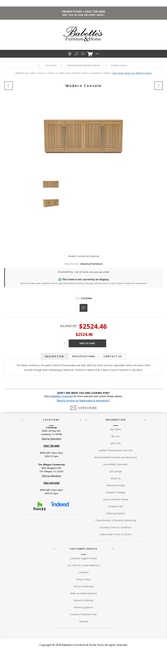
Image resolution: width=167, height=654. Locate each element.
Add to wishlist (83, 308)
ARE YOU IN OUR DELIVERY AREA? (83, 14)
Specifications (83, 356)
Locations (83, 572)
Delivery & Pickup (115, 485)
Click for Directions (51, 438)
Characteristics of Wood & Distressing (115, 520)
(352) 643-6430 (51, 483)
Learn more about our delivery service (132, 73)
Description (54, 356)
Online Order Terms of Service (116, 534)
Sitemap (83, 621)
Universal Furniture (91, 263)
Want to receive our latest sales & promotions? (83, 400)
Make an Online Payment (83, 593)
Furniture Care (115, 506)
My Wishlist (83, 53)
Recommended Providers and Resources (115, 457)
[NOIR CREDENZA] (158, 85)
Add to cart (87, 343)
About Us (116, 478)
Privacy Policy (83, 579)
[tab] (54, 356)
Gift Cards (115, 443)
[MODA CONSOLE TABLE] (8, 85)
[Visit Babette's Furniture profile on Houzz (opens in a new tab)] (39, 506)
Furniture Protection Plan (83, 614)
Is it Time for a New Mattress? (84, 565)
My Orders (115, 429)
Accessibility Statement (115, 464)
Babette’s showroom (62, 396)
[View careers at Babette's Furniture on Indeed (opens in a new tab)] (60, 506)
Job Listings (116, 471)
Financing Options (115, 513)
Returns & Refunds (83, 600)
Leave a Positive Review (115, 499)
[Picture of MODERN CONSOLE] (83, 184)
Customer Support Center (83, 558)
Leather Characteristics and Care (115, 450)
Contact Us (113, 356)
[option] (83, 185)
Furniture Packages (116, 492)
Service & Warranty (83, 586)
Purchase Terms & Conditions (115, 527)
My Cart (115, 436)
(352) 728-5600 (94, 11)
